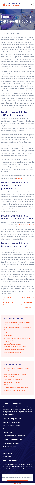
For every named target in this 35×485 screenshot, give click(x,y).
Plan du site (17, 484)
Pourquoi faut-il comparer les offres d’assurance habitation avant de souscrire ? (25, 302)
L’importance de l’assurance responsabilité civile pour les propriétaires (13, 382)
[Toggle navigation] (31, 4)
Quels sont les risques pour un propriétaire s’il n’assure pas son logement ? (8, 302)
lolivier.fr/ (19, 178)
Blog (4, 33)
